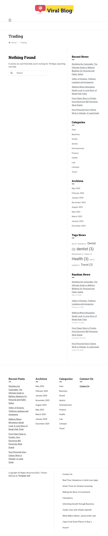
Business (76, 134)
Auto (74, 129)
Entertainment (78, 148)
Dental (74, 139)
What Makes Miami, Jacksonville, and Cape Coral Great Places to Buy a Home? (79, 522)
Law (73, 162)
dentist (75, 144)
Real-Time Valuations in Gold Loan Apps (80, 480)
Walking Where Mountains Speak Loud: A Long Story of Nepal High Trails (84, 90)
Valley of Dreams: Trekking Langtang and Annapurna (18, 411)
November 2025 (79, 202)
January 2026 (77, 198)
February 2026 (78, 193)
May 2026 (76, 188)
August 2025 (77, 207)
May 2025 (76, 212)
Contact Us (67, 474)
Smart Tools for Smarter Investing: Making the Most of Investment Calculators (78, 492)
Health (75, 158)
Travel (74, 172)
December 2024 (78, 226)
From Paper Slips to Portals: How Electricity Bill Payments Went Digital (85, 101)
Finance (75, 153)
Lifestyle (75, 167)
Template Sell (24, 476)
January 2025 (77, 221)
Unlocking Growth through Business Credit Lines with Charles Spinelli (78, 507)
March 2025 (77, 216)
